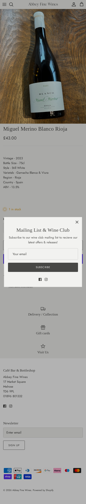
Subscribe (43, 267)
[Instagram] (46, 279)
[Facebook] (40, 279)
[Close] (77, 222)
